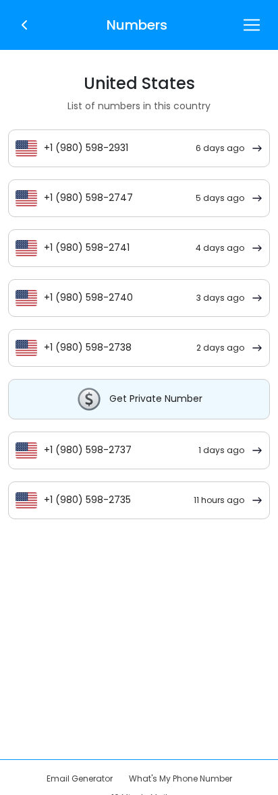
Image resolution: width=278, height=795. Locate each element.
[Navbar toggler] (251, 25)
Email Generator (80, 778)
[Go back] (24, 24)
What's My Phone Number (180, 778)
